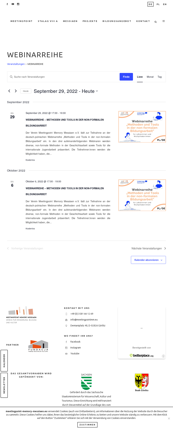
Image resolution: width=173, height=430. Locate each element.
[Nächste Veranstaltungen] (16, 91)
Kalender (4, 360)
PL (158, 4)
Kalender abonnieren (146, 260)
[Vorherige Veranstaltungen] (9, 91)
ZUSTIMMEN (87, 425)
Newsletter (4, 385)
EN (165, 4)
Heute (26, 90)
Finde (126, 76)
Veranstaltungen (16, 64)
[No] (168, 418)
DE (150, 4)
